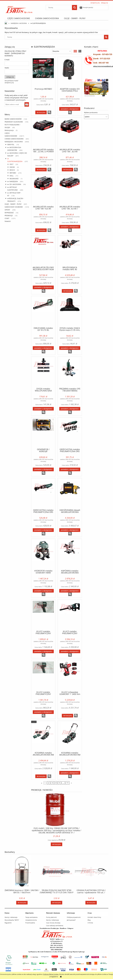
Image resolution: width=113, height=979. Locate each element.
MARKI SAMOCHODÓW (13, 119)
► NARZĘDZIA (12, 181)
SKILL (11, 176)
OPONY (7, 210)
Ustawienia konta (31, 920)
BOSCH (12, 170)
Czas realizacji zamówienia (54, 926)
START (7, 218)
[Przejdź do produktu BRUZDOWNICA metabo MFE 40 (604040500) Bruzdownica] (69, 250)
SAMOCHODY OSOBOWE (14, 207)
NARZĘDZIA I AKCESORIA (14, 142)
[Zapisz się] (26, 104)
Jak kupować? (71, 920)
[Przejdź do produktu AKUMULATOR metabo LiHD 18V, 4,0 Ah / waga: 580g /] (69, 190)
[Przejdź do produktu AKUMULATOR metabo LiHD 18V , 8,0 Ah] (69, 133)
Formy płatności (51, 917)
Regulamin (8, 923)
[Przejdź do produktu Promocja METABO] (43, 72)
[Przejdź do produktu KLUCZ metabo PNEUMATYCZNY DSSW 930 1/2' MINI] (43, 675)
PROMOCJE (9, 215)
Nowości (8, 221)
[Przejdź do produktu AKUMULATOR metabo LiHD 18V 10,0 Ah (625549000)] (43, 190)
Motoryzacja (9, 130)
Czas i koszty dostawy (53, 923)
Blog (89, 920)
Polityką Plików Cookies (51, 974)
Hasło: (7, 68)
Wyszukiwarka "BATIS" (12, 920)
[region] (96, 87)
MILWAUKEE (14, 179)
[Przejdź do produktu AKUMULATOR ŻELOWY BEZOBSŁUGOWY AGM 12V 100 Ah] (43, 250)
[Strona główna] (19, 9)
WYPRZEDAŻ (9, 213)
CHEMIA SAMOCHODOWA (14, 139)
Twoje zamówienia (31, 917)
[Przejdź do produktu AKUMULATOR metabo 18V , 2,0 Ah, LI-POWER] (43, 133)
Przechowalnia (30, 923)
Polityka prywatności (74, 917)
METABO (13, 173)
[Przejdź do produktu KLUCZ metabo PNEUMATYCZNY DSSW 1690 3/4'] (43, 614)
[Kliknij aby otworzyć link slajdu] (93, 87)
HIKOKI (12, 167)
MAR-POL (10, 144)
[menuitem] (18, 18)
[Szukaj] (74, 7)
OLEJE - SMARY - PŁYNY (13, 204)
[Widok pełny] (79, 51)
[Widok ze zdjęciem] (75, 51)
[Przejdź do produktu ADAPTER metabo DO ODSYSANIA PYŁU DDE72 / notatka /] (69, 72)
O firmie (90, 923)
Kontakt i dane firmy (94, 917)
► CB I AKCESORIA (14, 184)
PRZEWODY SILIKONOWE (14, 122)
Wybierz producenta (90, 112)
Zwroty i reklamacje (11, 917)
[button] (49, 112)
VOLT (11, 164)
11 (68, 783)
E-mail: (7, 60)
